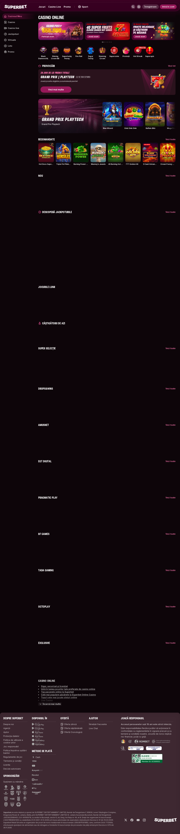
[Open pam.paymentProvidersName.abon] (35, 779)
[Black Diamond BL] (43, 50)
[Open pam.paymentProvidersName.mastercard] (33, 765)
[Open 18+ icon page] (130, 741)
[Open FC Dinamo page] (12, 787)
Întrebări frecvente (98, 724)
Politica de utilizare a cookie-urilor (13, 741)
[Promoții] (126, 50)
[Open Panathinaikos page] (18, 804)
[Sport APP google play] (44, 724)
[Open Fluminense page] (25, 793)
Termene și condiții (12, 761)
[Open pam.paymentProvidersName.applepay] (34, 788)
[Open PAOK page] (6, 804)
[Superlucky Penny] (67, 50)
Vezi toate (171, 139)
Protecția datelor (11, 736)
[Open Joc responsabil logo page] (123, 748)
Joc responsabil (11, 746)
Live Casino (47, 700)
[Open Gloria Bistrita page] (6, 799)
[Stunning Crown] (102, 50)
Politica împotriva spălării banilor (15, 751)
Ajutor (6, 732)
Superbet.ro (8, 812)
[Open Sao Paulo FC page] (18, 793)
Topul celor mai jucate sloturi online (59, 697)
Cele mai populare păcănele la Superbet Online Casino (68, 694)
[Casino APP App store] (44, 736)
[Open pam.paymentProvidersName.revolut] (35, 775)
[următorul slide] (171, 31)
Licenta (6, 765)
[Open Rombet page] (142, 741)
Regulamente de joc (12, 757)
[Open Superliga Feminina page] (6, 793)
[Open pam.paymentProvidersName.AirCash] (37, 784)
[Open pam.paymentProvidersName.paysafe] (37, 770)
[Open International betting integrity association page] (161, 741)
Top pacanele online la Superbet (57, 692)
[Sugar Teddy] (90, 50)
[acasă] (15, 7)
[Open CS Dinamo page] (12, 793)
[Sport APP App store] (44, 732)
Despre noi (8, 724)
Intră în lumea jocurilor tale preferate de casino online (68, 689)
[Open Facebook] (131, 820)
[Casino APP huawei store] (44, 744)
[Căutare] (133, 7)
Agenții (6, 728)
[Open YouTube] (138, 820)
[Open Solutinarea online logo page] (154, 748)
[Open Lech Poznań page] (18, 799)
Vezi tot (172, 66)
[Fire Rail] (78, 50)
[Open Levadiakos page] (12, 804)
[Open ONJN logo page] (123, 741)
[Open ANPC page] (136, 748)
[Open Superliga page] (6, 787)
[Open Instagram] (144, 820)
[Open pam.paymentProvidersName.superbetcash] (36, 792)
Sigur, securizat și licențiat (54, 686)
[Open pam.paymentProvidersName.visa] (34, 761)
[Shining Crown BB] (55, 50)
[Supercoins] (114, 50)
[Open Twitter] (125, 820)
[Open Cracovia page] (18, 787)
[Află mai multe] (139, 7)
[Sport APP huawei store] (44, 740)
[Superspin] (149, 50)
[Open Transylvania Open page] (24, 787)
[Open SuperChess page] (12, 799)
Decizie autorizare (12, 769)
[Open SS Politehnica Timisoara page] (24, 799)
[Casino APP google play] (44, 728)
